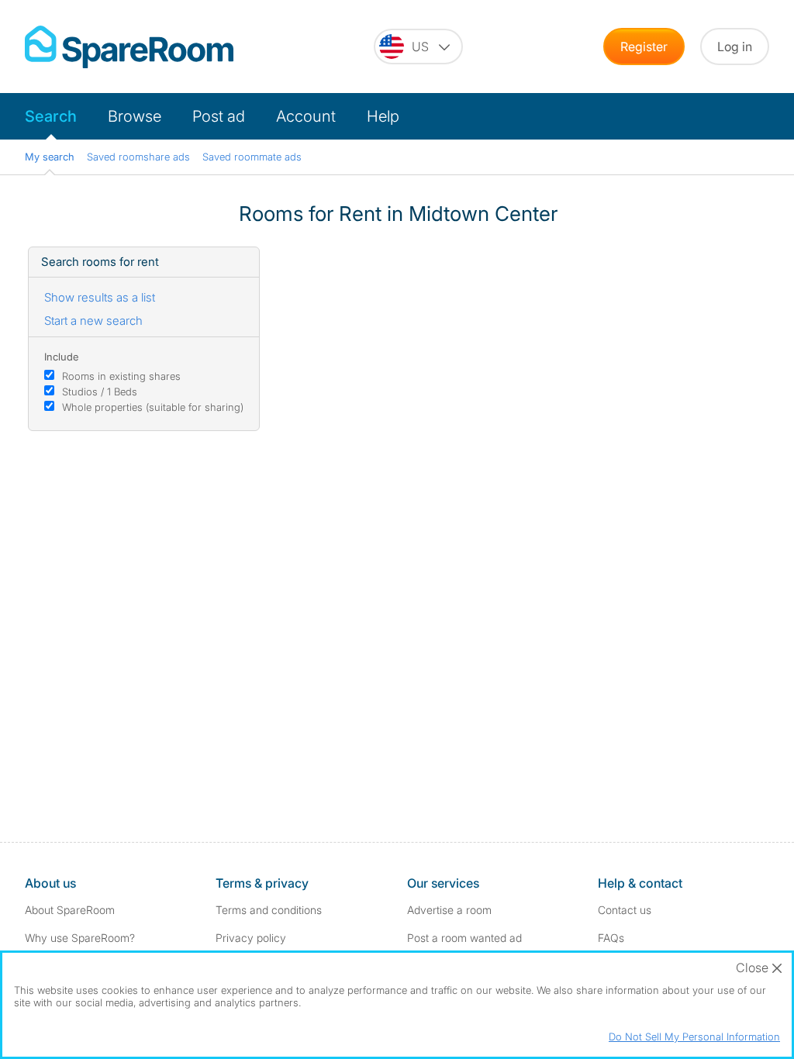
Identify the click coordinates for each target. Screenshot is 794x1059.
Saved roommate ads (252, 156)
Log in (734, 46)
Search (51, 116)
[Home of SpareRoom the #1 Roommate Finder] (129, 47)
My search (49, 156)
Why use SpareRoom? (80, 937)
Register (644, 46)
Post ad (218, 116)
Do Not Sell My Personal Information (694, 1036)
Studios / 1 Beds (99, 391)
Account (306, 116)
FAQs (611, 937)
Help (383, 116)
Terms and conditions (269, 909)
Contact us (624, 909)
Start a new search (93, 320)
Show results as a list (99, 297)
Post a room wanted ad (464, 937)
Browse (134, 116)
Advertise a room (449, 909)
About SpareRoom (70, 909)
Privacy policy (251, 937)
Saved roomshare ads (138, 156)
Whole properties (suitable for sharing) (152, 407)
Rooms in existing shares (121, 376)
